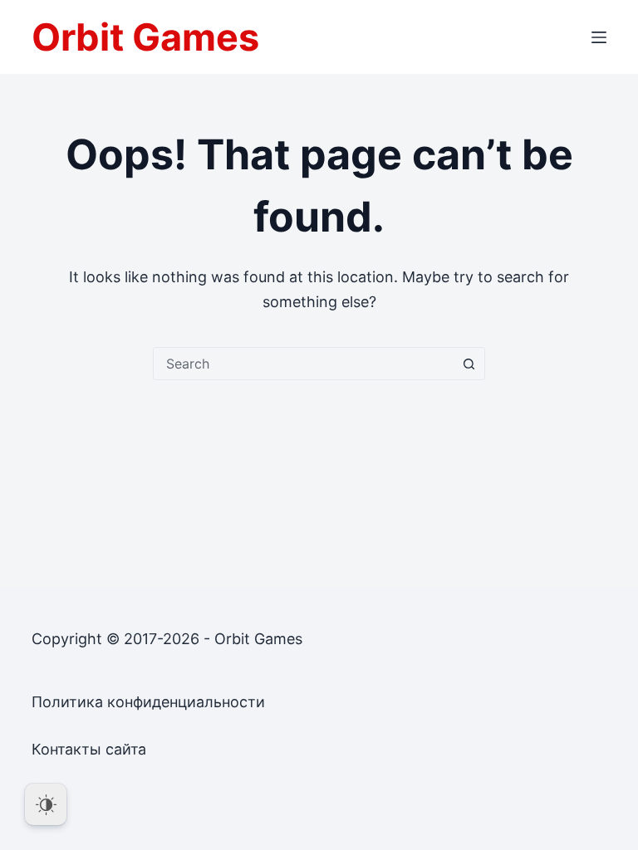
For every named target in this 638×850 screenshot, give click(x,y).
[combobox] (303, 363)
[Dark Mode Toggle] (45, 804)
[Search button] (468, 363)
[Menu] (598, 37)
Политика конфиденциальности (148, 702)
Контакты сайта (89, 749)
